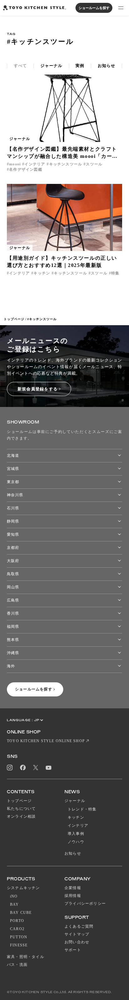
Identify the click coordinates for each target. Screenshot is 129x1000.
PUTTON (18, 937)
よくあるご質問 (78, 926)
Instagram (10, 767)
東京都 (13, 482)
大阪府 (13, 561)
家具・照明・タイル (25, 957)
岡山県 (13, 587)
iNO (14, 896)
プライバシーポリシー (85, 903)
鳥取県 (13, 574)
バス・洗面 (17, 964)
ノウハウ (76, 842)
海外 (11, 666)
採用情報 (72, 895)
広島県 (13, 600)
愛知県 (13, 534)
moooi (15, 164)
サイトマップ (76, 934)
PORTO (17, 921)
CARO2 (17, 929)
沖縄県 (13, 653)
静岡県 (13, 521)
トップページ (14, 319)
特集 (115, 273)
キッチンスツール (65, 164)
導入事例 (76, 833)
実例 (79, 65)
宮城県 (13, 468)
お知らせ (106, 65)
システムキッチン (23, 888)
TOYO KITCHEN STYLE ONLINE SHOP (46, 741)
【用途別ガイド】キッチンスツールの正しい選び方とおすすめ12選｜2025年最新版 (62, 261)
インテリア (34, 164)
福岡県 (13, 626)
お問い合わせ (76, 942)
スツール (94, 164)
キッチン (42, 273)
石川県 (13, 508)
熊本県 (13, 640)
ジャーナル (51, 65)
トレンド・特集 (82, 809)
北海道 (13, 455)
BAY (14, 904)
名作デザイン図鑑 (25, 169)
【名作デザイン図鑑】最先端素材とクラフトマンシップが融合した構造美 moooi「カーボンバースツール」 (62, 153)
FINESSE (19, 945)
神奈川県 (15, 495)
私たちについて (21, 808)
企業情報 (72, 888)
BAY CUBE (21, 912)
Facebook (23, 767)
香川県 (13, 613)
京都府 (13, 547)
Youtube (49, 768)
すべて (20, 65)
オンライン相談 (21, 816)
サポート (72, 950)
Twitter (35, 767)
